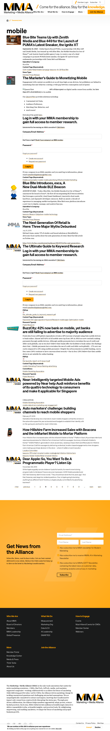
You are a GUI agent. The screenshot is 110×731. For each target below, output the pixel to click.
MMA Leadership (14, 631)
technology (53, 214)
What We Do (53, 12)
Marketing (32, 366)
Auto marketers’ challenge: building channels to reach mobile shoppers (49, 410)
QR (60, 69)
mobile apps (64, 319)
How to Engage (68, 12)
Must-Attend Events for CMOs (88, 624)
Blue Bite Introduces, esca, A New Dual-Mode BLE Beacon (44, 185)
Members (11, 628)
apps (36, 319)
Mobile (31, 455)
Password (27, 145)
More (82, 12)
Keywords (26, 319)
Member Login (83, 2)
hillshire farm (71, 453)
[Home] (7, 20)
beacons (53, 69)
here (40, 115)
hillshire (63, 453)
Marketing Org (47, 624)
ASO (32, 319)
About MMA (11, 620)
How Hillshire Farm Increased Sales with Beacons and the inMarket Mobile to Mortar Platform (59, 431)
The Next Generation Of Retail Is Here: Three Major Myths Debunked (49, 224)
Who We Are (38, 12)
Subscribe (93, 2)
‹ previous (26, 486)
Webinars (79, 631)
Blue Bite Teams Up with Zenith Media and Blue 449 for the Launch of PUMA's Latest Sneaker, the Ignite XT (50, 41)
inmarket (40, 453)
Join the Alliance (96, 12)
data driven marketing (36, 405)
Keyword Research (52, 319)
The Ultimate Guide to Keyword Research (53, 246)
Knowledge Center (14, 655)
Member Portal (13, 652)
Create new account (36, 158)
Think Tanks (11, 662)
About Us (10, 666)
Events (78, 620)
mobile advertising (50, 179)
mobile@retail (54, 453)
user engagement (50, 405)
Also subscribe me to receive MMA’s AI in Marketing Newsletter (81, 557)
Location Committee (30, 450)
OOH (24, 69)
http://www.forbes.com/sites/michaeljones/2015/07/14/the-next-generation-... (52, 243)
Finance (39, 366)
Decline (98, 727)
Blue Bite (65, 69)
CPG (31, 453)
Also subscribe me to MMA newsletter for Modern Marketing (80, 549)
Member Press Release (31, 74)
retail (35, 453)
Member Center (82, 628)
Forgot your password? (30, 153)
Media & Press (13, 659)
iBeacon (32, 214)
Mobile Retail (39, 455)
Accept (89, 727)
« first (16, 486)
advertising (53, 366)
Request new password (37, 161)
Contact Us (80, 723)
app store (41, 319)
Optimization (73, 319)
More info (59, 728)
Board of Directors (14, 624)
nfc (58, 69)
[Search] (100, 2)
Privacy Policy (91, 723)
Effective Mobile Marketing (67, 179)
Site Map (100, 723)
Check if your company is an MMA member (49, 140)
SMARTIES (45, 635)
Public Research (28, 324)
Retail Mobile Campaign (40, 69)
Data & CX (45, 628)
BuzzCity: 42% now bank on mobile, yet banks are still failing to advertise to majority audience (58, 330)
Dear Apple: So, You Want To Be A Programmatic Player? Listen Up (47, 460)
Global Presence (13, 635)
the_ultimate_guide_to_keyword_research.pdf (39, 314)
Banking (45, 366)
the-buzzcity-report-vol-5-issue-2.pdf (36, 361)
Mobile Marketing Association (33, 371)
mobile (29, 69)
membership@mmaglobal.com (39, 174)
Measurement (47, 620)
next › (91, 486)
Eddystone (40, 214)
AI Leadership (47, 631)
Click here (61, 127)
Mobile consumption (30, 179)
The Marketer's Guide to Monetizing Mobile (55, 78)
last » (99, 486)
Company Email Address (34, 131)
